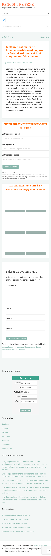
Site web (9, 328)
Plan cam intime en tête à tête (14, 523)
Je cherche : (17, 388)
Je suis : (18, 383)
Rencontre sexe (18, 4)
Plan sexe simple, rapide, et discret (16, 515)
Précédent (7, 37)
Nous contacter (40, 546)
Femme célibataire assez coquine (16, 528)
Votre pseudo (8, 144)
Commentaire (11, 285)
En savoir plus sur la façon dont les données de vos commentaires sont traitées (24, 347)
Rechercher (25, 410)
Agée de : (17, 392)
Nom (8, 309)
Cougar (5, 428)
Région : (18, 401)
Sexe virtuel (7, 449)
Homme (18, 63)
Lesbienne (6, 445)
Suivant (45, 37)
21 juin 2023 (27, 63)
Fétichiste (6, 436)
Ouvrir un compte (10, 167)
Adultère (5, 424)
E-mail (9, 319)
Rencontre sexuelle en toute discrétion (18, 532)
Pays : (18, 397)
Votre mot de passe (10, 155)
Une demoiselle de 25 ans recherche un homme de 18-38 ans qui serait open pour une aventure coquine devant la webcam (25, 490)
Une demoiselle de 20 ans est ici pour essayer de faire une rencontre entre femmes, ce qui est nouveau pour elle (24, 500)
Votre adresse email (11, 134)
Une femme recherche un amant (15, 519)
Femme (5, 432)
